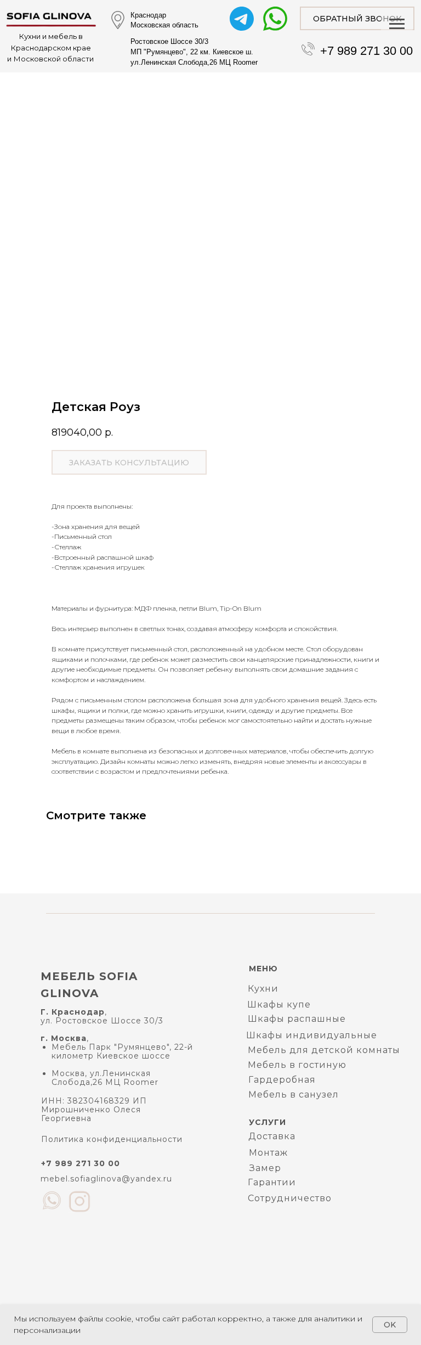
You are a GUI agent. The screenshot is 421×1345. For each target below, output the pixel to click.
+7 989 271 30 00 (366, 51)
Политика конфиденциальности (112, 1139)
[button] (357, 18)
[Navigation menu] (397, 24)
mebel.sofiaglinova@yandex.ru (106, 1179)
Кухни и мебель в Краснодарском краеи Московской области (50, 47)
